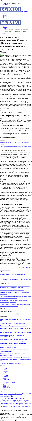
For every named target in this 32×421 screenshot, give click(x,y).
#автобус (9, 394)
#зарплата (2, 401)
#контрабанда (21, 401)
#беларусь (2, 270)
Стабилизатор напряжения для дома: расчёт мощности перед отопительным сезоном (14, 346)
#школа (1, 407)
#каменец (12, 401)
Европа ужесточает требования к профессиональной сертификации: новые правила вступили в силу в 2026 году (15, 359)
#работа (10, 406)
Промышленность (8, 18)
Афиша (5, 368)
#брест (13, 396)
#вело (19, 398)
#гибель (22, 398)
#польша (29, 404)
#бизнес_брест (6, 396)
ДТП (4, 372)
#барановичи (18, 394)
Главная (5, 13)
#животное (26, 400)
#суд (23, 406)
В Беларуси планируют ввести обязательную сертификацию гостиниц (12, 335)
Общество (2, 33)
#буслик (7, 270)
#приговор (2, 406)
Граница (5, 371)
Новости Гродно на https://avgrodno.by (10, 363)
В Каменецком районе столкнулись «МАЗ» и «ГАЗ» (14, 323)
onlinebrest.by (28, 267)
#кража (27, 401)
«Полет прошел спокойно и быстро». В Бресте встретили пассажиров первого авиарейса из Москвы (15, 286)
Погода (5, 378)
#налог (1, 404)
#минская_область (17, 403)
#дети (21, 400)
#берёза (1, 396)
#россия (15, 406)
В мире (5, 15)
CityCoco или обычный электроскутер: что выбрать (13, 339)
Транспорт (6, 386)
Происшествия (7, 380)
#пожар (24, 404)
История (5, 375)
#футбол (29, 406)
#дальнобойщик (16, 400)
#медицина (5, 403)
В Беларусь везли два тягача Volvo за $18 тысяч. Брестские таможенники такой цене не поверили (15, 280)
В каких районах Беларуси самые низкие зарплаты (13, 326)
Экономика (6, 16)
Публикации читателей (9, 382)
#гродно (10, 400)
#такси (25, 406)
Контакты (5, 4)
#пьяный (6, 406)
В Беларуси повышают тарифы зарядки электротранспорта (15, 332)
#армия (12, 394)
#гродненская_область (4, 400)
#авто (5, 394)
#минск (10, 403)
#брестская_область (8, 398)
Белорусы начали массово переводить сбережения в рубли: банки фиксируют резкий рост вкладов (14, 342)
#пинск (21, 404)
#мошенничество (28, 403)
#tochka (1, 394)
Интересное (6, 374)
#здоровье (7, 401)
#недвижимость (11, 404)
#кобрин (16, 401)
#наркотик (5, 404)
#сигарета (19, 406)
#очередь (17, 404)
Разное (5, 383)
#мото (22, 403)
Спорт (4, 385)
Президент (6, 379)
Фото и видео (6, 387)
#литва (1, 403)
